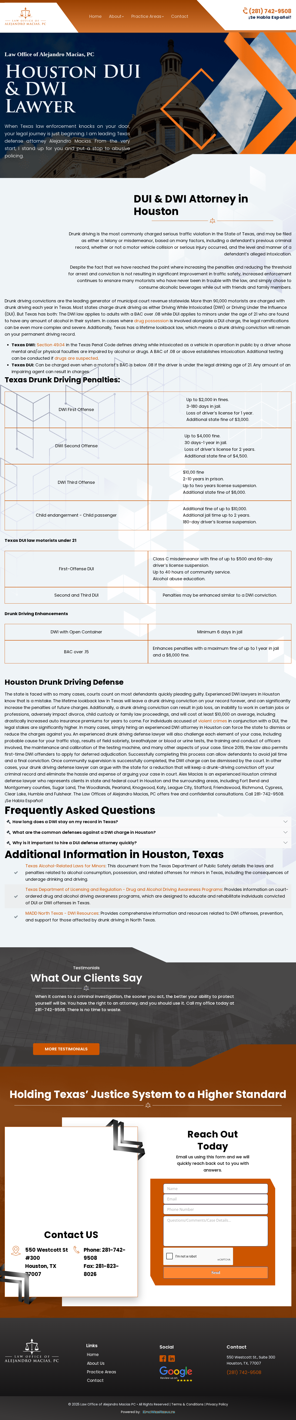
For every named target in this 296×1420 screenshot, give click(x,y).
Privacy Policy (217, 1404)
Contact (179, 16)
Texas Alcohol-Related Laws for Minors (65, 866)
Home (95, 16)
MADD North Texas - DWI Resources (62, 913)
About (115, 16)
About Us (96, 1363)
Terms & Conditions (187, 1404)
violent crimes (212, 721)
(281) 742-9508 (270, 11)
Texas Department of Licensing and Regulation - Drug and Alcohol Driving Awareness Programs (123, 889)
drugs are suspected (76, 358)
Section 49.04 (51, 345)
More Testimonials (66, 1049)
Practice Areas (146, 16)
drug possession (151, 321)
